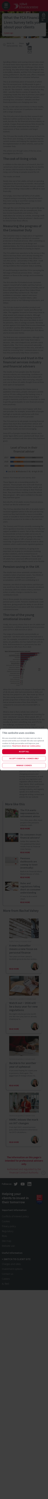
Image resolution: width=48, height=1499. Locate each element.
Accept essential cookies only (24, 758)
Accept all (24, 751)
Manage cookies (24, 765)
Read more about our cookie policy (26, 746)
